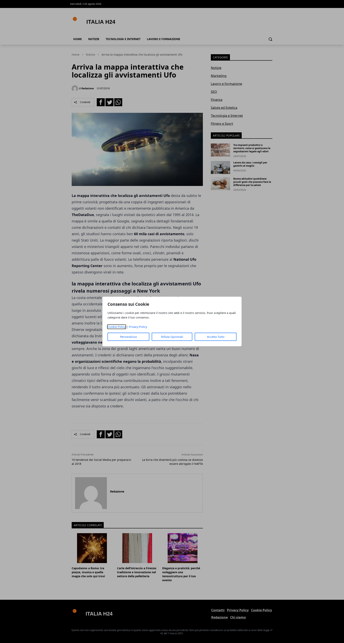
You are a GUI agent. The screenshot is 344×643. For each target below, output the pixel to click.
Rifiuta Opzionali (172, 337)
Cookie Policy (117, 327)
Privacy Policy (138, 327)
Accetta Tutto (215, 337)
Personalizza (128, 337)
